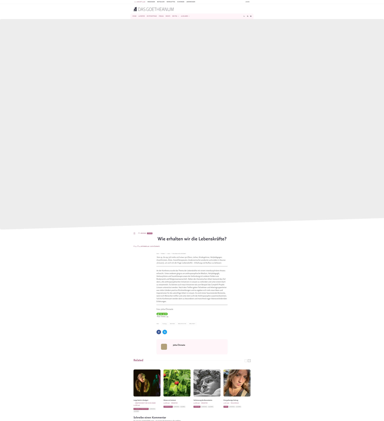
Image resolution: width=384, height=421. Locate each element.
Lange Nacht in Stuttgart (141, 400)
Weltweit (192, 323)
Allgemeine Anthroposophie (141, 408)
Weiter (174, 16)
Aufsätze (141, 16)
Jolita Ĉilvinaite (155, 246)
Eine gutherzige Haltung (231, 400)
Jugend (226, 406)
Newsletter (171, 2)
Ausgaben (184, 16)
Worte (168, 16)
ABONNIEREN (190, 2)
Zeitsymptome (152, 16)
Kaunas (173, 323)
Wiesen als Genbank (170, 400)
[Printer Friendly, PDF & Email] (162, 314)
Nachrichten (182, 323)
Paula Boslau (235, 403)
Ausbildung (197, 406)
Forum (161, 16)
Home (134, 16)
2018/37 (165, 323)
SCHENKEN (180, 2)
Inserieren (151, 2)
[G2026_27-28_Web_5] (237, 382)
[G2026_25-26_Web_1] (207, 382)
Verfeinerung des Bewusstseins (203, 400)
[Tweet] (164, 332)
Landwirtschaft (168, 406)
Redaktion (174, 403)
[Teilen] (158, 332)
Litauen (150, 233)
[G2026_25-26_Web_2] (177, 382)
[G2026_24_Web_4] (147, 382)
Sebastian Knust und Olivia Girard (145, 403)
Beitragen (160, 2)
